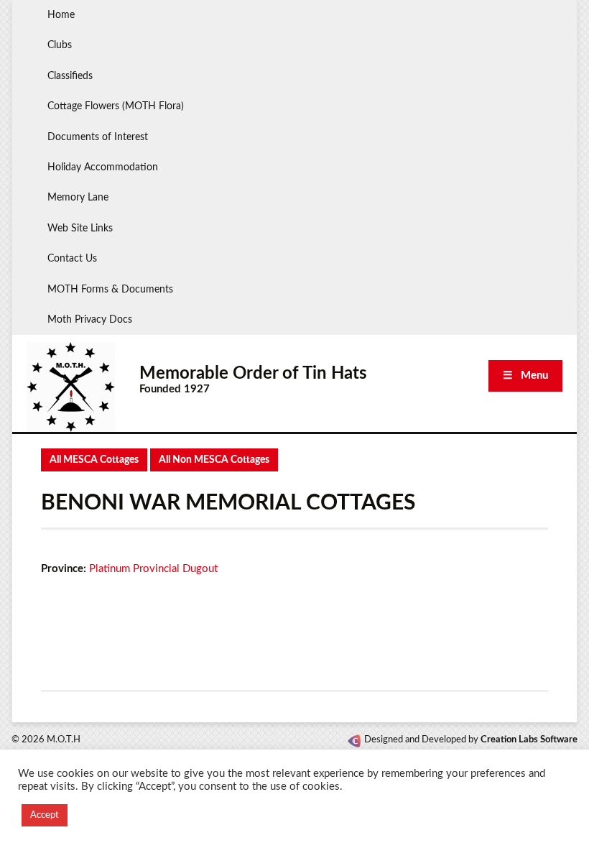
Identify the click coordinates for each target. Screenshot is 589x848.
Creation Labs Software (529, 740)
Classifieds (70, 76)
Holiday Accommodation (102, 167)
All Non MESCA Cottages (214, 460)
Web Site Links (80, 228)
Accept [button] (44, 815)
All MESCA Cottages (94, 460)
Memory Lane (77, 198)
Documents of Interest (97, 137)
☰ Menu (525, 375)
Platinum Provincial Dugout (153, 568)
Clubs (59, 45)
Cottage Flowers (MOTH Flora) (115, 106)
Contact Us (72, 259)
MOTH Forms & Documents (110, 290)
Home (61, 15)
